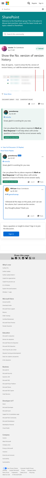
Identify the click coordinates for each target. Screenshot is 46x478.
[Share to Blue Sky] (26, 258)
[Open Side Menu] (3, 3)
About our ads (6, 474)
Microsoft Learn (7, 411)
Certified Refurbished (8, 319)
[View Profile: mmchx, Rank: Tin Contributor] (4, 48)
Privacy (23, 470)
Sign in (11, 234)
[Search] (28, 3)
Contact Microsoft (14, 470)
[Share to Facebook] (16, 258)
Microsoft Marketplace (8, 421)
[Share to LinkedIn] (12, 258)
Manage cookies (31, 470)
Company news (6, 445)
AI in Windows (6, 285)
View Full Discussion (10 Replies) (13, 147)
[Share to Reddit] (23, 258)
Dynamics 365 (6, 377)
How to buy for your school (9, 349)
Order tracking (6, 315)
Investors (5, 451)
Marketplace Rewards (8, 424)
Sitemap (5, 470)
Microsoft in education (8, 336)
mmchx (10, 47)
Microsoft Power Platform (9, 383)
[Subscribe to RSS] (30, 258)
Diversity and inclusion (8, 455)
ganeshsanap (13, 111)
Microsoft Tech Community (9, 417)
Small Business (6, 394)
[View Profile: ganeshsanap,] (6, 112)
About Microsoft (7, 441)
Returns (5, 312)
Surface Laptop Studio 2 (9, 275)
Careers (5, 438)
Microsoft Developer (8, 407)
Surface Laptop (6, 271)
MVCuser (13, 188)
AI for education (7, 360)
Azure (4, 404)
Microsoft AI (6, 370)
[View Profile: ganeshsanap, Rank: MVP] (5, 157)
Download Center (7, 305)
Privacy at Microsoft (8, 448)
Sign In (41, 3)
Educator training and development (12, 353)
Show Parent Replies (7, 151)
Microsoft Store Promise (9, 322)
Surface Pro (5, 268)
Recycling (31, 472)
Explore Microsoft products (9, 288)
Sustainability (6, 462)
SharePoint (7, 9)
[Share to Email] (34, 258)
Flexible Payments (7, 326)
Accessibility (6, 458)
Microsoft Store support (9, 309)
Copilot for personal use (9, 281)
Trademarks (15, 472)
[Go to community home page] (7, 3)
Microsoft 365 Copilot (8, 390)
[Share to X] (19, 258)
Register (34, 3)
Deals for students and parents (11, 356)
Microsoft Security (7, 373)
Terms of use (6, 472)
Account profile (6, 302)
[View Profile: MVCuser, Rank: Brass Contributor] (7, 189)
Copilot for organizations (9, 278)
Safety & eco (23, 472)
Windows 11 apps (7, 292)
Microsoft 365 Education (9, 346)
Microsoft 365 (6, 380)
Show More (7, 94)
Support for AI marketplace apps (11, 414)
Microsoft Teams (7, 387)
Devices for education (8, 339)
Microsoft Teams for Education (10, 343)
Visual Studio (6, 428)
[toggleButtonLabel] (42, 9)
